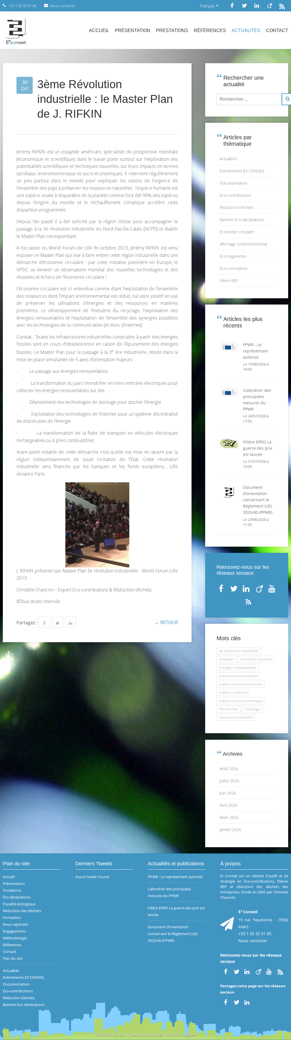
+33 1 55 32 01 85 (254, 933)
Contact (277, 30)
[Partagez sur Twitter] (57, 622)
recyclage (252, 709)
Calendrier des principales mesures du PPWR (169, 892)
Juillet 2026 (229, 780)
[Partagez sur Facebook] (44, 622)
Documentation (233, 183)
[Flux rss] (282, 5)
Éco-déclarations (17, 897)
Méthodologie (15, 937)
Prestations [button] (172, 30)
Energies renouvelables (237, 667)
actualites (226, 659)
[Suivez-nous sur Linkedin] (257, 5)
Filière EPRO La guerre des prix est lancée (176, 911)
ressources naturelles (236, 717)
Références (210, 30)
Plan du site (12, 958)
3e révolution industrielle (238, 650)
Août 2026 (229, 768)
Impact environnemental (238, 675)
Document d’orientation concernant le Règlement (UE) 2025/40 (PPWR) (173, 933)
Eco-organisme (233, 256)
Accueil (99, 30)
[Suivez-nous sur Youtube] (272, 587)
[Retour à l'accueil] (16, 30)
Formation (12, 917)
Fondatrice (12, 890)
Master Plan (228, 709)
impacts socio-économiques (241, 700)
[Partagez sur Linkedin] (70, 622)
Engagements (14, 931)
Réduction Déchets (237, 207)
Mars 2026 (229, 817)
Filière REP (229, 280)
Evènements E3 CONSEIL (242, 171)
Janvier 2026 (230, 829)
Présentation (132, 30)
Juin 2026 (228, 793)
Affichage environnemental (243, 244)
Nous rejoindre (15, 924)
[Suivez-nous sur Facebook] (232, 5)
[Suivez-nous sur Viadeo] (269, 5)
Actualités (246, 30)
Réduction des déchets (22, 910)
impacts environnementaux (240, 684)
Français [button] (208, 6)
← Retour (166, 622)
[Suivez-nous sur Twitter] (244, 5)
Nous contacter (252, 940)
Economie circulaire (237, 231)
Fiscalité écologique (19, 903)
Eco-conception (234, 268)
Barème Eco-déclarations (242, 219)
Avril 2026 (228, 805)
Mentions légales (181, 1034)
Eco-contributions (235, 195)
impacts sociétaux (233, 692)
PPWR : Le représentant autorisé (175, 876)
